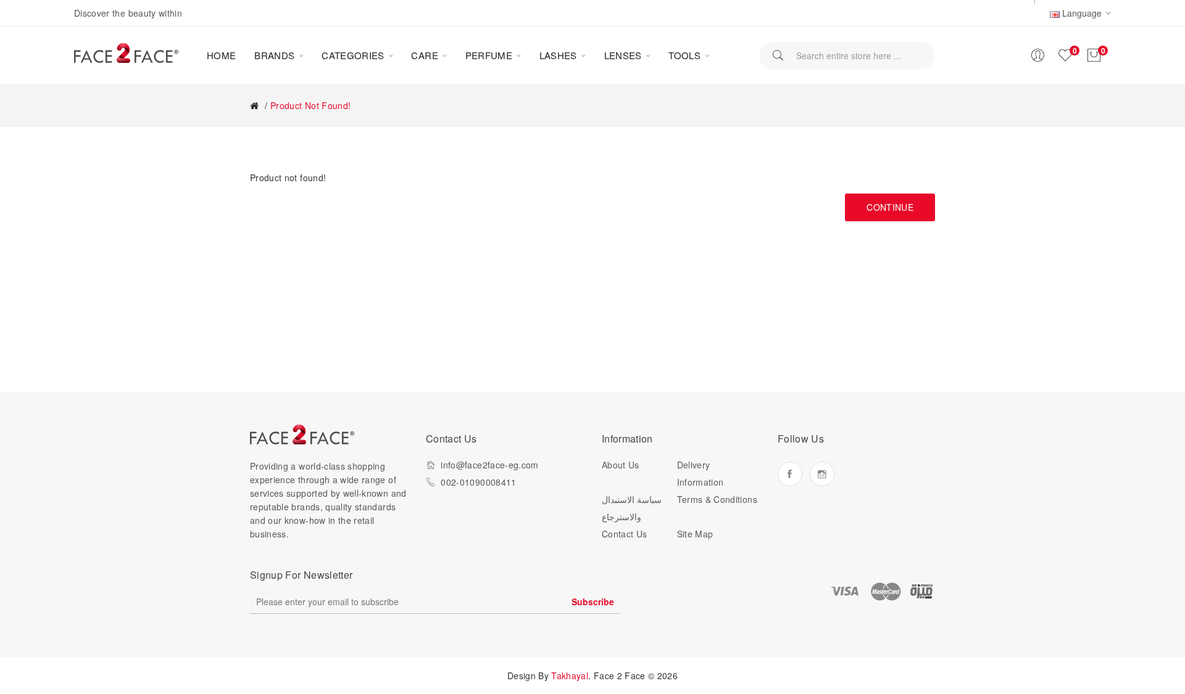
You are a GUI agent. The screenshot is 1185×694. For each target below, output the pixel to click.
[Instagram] (822, 474)
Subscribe (593, 601)
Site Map (695, 534)
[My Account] (1037, 55)
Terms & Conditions (717, 499)
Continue (890, 207)
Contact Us (624, 534)
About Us (620, 465)
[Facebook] (790, 474)
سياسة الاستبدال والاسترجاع (632, 508)
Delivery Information (700, 473)
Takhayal (569, 675)
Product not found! (310, 105)
